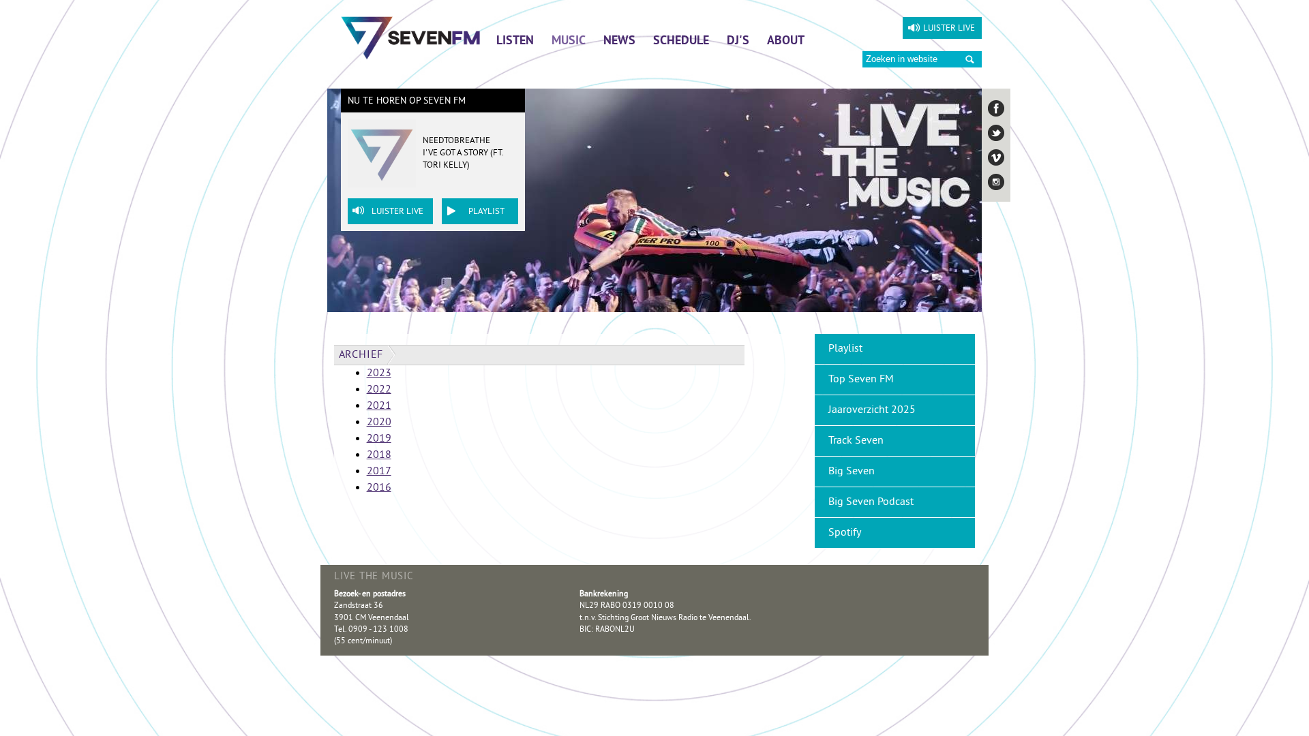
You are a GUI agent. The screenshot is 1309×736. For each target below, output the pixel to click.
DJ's (738, 41)
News (619, 41)
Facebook (996, 108)
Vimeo (996, 157)
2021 (379, 406)
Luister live (949, 28)
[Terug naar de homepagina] (411, 37)
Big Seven (851, 471)
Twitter (996, 133)
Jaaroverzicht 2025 (872, 410)
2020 (379, 422)
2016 (379, 488)
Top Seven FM (861, 379)
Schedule (681, 41)
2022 (379, 390)
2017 (379, 471)
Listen (515, 41)
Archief (361, 355)
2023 (379, 373)
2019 (379, 439)
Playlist (486, 211)
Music (569, 41)
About (785, 41)
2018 (379, 455)
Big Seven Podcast (871, 502)
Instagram (996, 182)
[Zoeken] (970, 60)
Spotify (844, 533)
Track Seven (856, 441)
